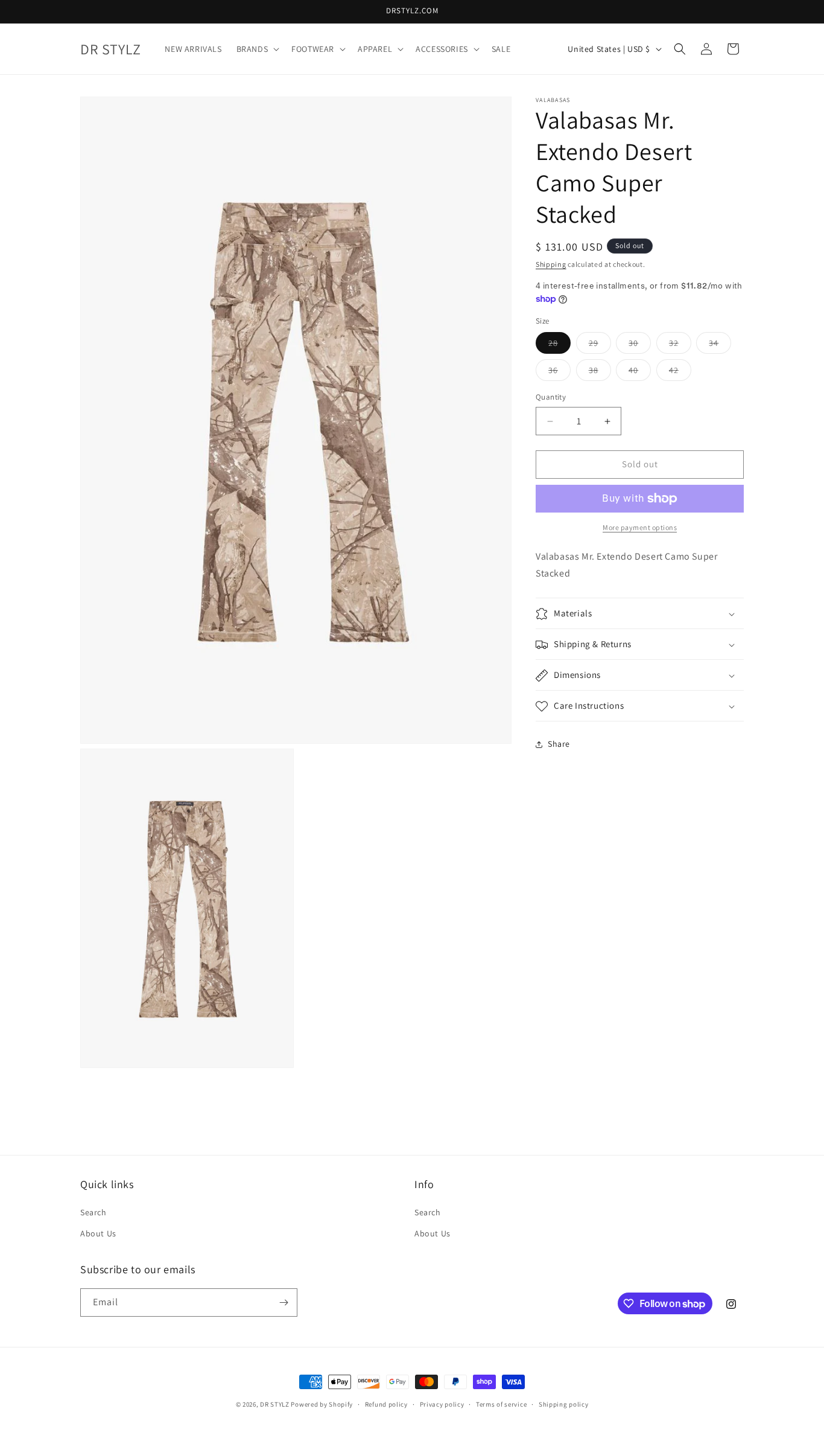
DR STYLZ (275, 1404)
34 (720, 345)
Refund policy (386, 1404)
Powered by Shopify (322, 1404)
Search (93, 1211)
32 (680, 345)
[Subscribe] (283, 1302)
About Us (98, 1232)
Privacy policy (442, 1404)
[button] (257, 49)
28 (559, 345)
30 (640, 345)
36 (559, 373)
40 (640, 373)
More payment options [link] (640, 527)
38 (600, 373)
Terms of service (501, 1404)
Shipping (551, 264)
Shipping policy (564, 1404)
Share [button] (559, 743)
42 (680, 373)
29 (600, 345)
